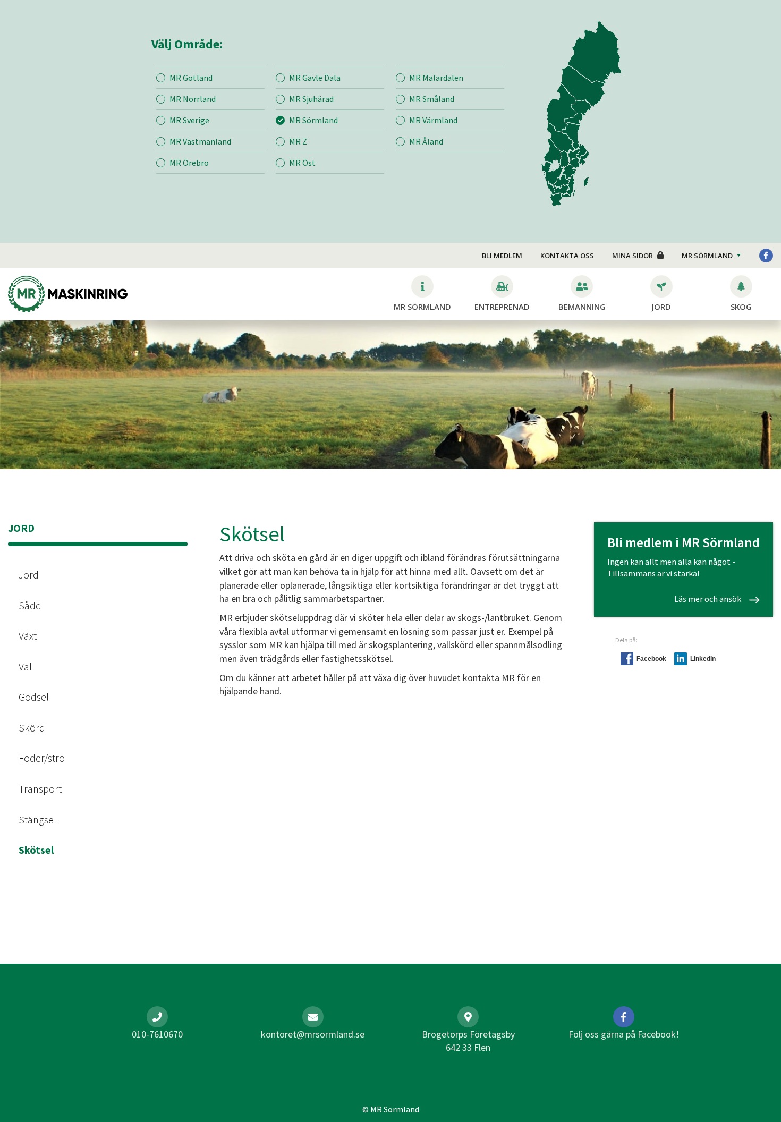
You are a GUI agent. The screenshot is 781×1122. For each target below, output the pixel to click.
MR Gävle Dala (315, 77)
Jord (29, 574)
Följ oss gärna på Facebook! (623, 1034)
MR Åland (426, 141)
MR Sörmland (313, 120)
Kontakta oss (567, 255)
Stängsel (37, 819)
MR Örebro (189, 162)
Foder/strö (42, 757)
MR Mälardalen (436, 77)
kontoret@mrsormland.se (312, 1034)
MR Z (298, 141)
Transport (40, 788)
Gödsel (34, 696)
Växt (28, 635)
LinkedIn (703, 658)
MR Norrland (192, 99)
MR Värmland (433, 120)
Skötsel (36, 849)
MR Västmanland (200, 141)
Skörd (32, 727)
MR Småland (431, 99)
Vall (27, 666)
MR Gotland (191, 77)
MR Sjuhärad (311, 99)
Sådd (30, 605)
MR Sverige (189, 120)
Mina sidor (632, 255)
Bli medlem (502, 255)
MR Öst (302, 162)
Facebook (651, 658)
